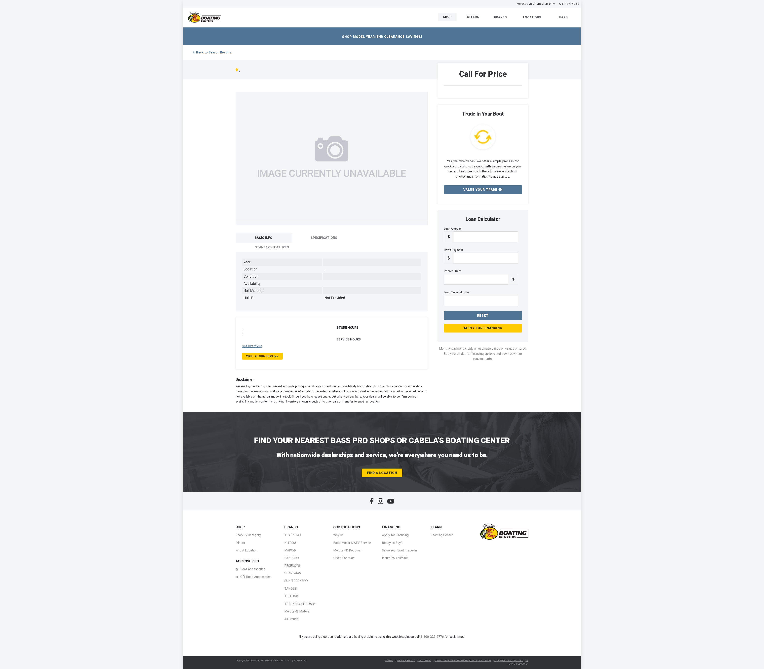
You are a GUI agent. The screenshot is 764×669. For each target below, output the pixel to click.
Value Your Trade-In (483, 190)
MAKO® (290, 550)
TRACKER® (292, 535)
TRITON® (291, 596)
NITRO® (290, 543)
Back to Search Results (213, 52)
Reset (483, 315)
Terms (389, 660)
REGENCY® (292, 566)
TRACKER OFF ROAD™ (300, 604)
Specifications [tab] (324, 238)
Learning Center (442, 535)
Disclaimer (424, 660)
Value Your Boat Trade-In (399, 550)
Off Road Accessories (255, 577)
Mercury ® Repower (347, 550)
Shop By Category (248, 535)
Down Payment (453, 254)
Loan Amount (452, 233)
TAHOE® (290, 588)
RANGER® (291, 558)
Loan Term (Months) (457, 292)
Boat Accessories (252, 569)
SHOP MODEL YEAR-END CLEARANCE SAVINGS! (382, 37)
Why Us (338, 535)
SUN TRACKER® (296, 581)
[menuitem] (248, 538)
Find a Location (344, 558)
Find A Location (382, 473)
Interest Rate (479, 275)
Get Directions (252, 346)
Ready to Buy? (392, 543)
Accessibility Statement (508, 660)
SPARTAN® (292, 573)
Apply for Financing (483, 328)
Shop (447, 17)
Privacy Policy (406, 660)
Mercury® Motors (297, 611)
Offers (473, 17)
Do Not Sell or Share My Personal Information (463, 660)
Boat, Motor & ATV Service (352, 543)
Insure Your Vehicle (395, 558)
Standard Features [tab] (272, 247)
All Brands (291, 619)
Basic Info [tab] (263, 238)
